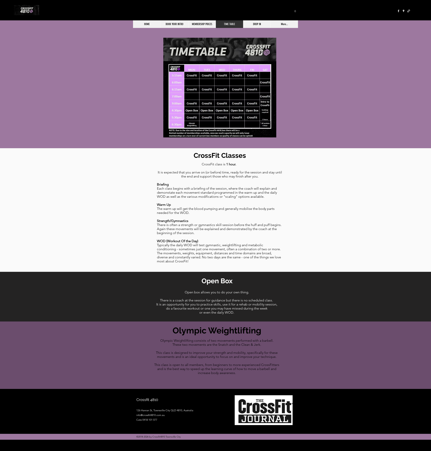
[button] (295, 10)
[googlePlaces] (403, 11)
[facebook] (398, 11)
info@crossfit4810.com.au (150, 415)
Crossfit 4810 (147, 399)
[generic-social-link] (408, 11)
